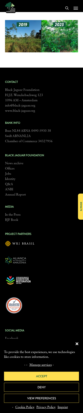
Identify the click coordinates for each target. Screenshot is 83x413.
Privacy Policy (46, 407)
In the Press (13, 214)
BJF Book (11, 220)
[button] (77, 344)
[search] (67, 8)
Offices (10, 168)
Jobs (8, 174)
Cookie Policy (24, 407)
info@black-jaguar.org (20, 105)
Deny (41, 387)
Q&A (9, 184)
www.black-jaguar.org (20, 111)
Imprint (63, 407)
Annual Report (15, 194)
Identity (10, 179)
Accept (41, 376)
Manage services (40, 365)
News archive (14, 163)
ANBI (9, 189)
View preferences (41, 398)
